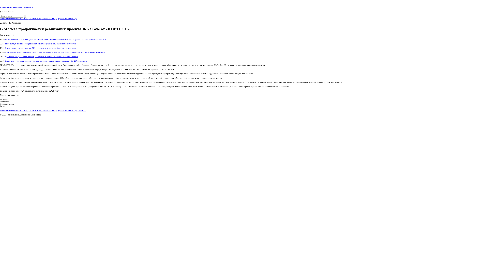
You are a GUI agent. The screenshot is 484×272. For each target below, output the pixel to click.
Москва (46, 19)
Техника (32, 19)
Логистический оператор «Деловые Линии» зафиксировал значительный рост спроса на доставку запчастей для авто (55, 39)
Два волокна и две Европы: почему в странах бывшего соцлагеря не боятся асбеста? (41, 57)
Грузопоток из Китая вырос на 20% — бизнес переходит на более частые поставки (40, 48)
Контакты (82, 110)
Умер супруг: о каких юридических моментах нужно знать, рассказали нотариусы (40, 44)
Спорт (69, 19)
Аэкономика (16, 7)
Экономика (5, 19)
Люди (74, 19)
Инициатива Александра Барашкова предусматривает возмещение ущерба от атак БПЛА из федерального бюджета (55, 52)
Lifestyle (53, 19)
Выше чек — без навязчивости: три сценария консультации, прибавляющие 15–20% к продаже (46, 61)
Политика (23, 19)
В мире (39, 19)
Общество (14, 19)
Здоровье (62, 19)
